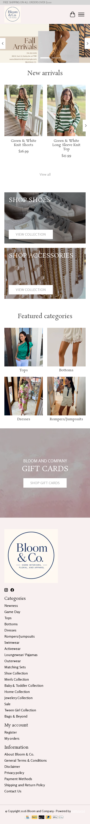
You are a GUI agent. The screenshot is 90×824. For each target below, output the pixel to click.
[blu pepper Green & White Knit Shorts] (23, 110)
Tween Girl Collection (20, 710)
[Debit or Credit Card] (41, 817)
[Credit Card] (27, 817)
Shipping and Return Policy (24, 785)
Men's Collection (16, 679)
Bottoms (66, 370)
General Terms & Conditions (25, 760)
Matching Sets (15, 667)
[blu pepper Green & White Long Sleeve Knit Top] (66, 110)
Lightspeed (78, 811)
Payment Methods (18, 779)
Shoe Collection (16, 673)
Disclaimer (12, 766)
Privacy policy (14, 772)
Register (10, 732)
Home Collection (17, 691)
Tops (23, 370)
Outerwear (12, 661)
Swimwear (11, 642)
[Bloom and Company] (12, 14)
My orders (11, 738)
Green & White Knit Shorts (23, 143)
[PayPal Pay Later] (48, 817)
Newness (11, 605)
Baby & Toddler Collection (23, 685)
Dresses (23, 419)
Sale (7, 704)
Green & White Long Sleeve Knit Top (66, 145)
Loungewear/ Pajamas (21, 655)
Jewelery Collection (18, 698)
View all (45, 174)
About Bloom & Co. (19, 754)
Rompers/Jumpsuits (66, 419)
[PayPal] (34, 817)
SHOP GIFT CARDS (45, 483)
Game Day (12, 611)
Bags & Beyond (15, 716)
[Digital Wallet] (58, 817)
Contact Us (12, 791)
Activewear (12, 648)
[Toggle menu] (81, 14)
